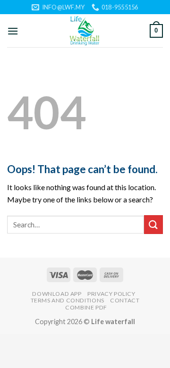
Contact (124, 300)
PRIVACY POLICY (111, 293)
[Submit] (153, 224)
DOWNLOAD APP (56, 293)
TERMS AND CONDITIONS (67, 300)
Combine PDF (86, 307)
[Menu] (12, 30)
